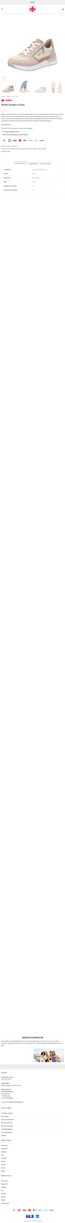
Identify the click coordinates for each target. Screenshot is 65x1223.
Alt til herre (4, 1181)
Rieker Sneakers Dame (32, 264)
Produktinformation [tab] (20, 163)
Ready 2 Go (4, 1148)
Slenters (3, 1161)
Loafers (3, 1164)
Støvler (3, 1171)
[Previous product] (6, 110)
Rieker (8, 151)
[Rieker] (32, 9)
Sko (17, 96)
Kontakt (3, 1135)
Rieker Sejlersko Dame (32, 888)
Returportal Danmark (7, 1119)
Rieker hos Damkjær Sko (16, 1102)
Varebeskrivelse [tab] (33, 163)
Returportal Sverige (7, 1126)
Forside (3, 96)
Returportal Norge (6, 1123)
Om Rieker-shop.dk (7, 1113)
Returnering (4, 1116)
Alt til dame (4, 1145)
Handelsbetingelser (7, 1129)
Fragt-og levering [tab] (45, 163)
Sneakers (25, 148)
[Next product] (2, 110)
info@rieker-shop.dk (7, 1077)
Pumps (3, 1168)
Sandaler (3, 1158)
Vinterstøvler (5, 1203)
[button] (2, 9)
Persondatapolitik (6, 1132)
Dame (13, 96)
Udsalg (8, 96)
